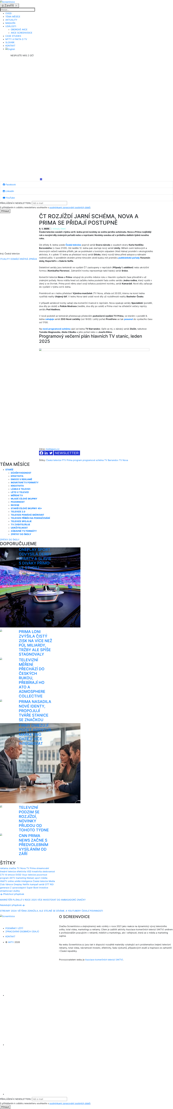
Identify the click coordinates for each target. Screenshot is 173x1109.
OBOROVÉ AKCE (19, 29)
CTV (2, 874)
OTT (47, 884)
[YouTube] (22, 158)
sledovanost (48, 871)
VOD (29, 871)
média (44, 878)
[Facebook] (22, 77)
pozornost (42, 874)
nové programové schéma (56, 328)
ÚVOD (8, 13)
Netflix (26, 884)
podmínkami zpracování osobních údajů (69, 207)
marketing (21, 878)
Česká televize (53, 460)
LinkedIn (9, 191)
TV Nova (123, 460)
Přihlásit (5, 211)
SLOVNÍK (9, 42)
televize (32, 874)
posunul (128, 319)
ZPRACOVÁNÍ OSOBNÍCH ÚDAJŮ (22, 931)
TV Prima (31, 868)
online (11, 881)
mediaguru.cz (52, 449)
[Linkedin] (22, 117)
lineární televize (8, 871)
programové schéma (93, 460)
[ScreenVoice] (7, 1)
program (77, 460)
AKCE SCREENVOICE (21, 32)
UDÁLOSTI (10, 26)
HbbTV (3, 881)
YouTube (10, 197)
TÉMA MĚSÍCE (12, 16)
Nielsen (30, 878)
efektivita (21, 871)
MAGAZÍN (10, 23)
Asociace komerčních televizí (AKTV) (104, 959)
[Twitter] (51, 453)
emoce (11, 874)
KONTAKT (10, 45)
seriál (41, 884)
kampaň (34, 884)
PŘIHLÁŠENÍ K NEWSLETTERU (15, 203)
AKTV (12, 878)
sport (37, 878)
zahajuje (49, 319)
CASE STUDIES (13, 36)
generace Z (5, 887)
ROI (52, 884)
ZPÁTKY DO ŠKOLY (9, 539)
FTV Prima (67, 460)
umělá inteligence (23, 881)
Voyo (24, 874)
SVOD (18, 874)
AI (6, 874)
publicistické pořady (129, 257)
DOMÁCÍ (15, 259)
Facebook (10, 184)
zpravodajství (19, 887)
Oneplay (18, 884)
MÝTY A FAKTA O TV (16, 39)
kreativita (37, 871)
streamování (42, 868)
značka (12, 868)
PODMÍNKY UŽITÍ (14, 928)
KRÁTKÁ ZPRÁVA (28, 259)
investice (43, 887)
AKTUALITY (11, 19)
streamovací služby (10, 890)
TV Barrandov (111, 460)
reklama (4, 868)
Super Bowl (32, 887)
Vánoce (9, 884)
